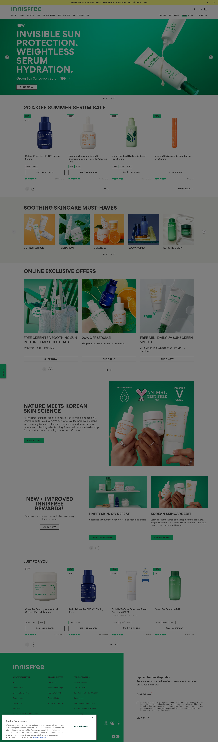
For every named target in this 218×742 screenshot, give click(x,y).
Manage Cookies (81, 726)
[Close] (92, 717)
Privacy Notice (39, 737)
